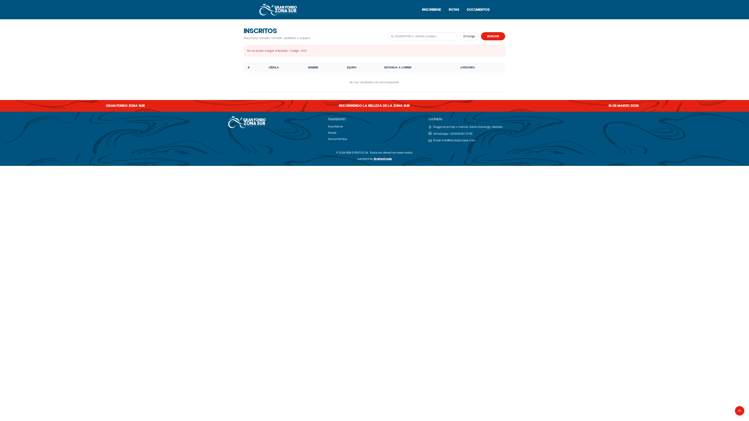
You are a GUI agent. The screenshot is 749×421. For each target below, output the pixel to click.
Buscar (493, 36)
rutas (454, 9)
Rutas (332, 133)
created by (374, 159)
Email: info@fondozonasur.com (454, 140)
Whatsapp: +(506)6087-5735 (453, 134)
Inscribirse (335, 126)
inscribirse (431, 9)
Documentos (478, 9)
